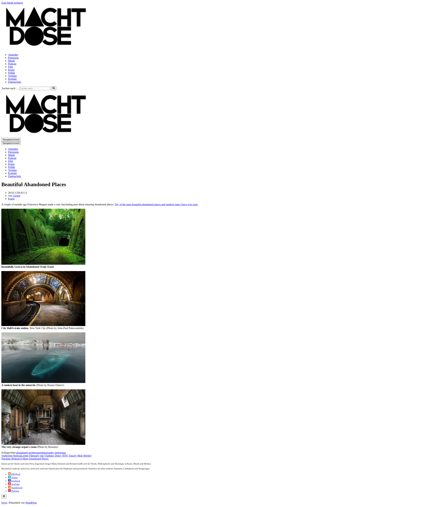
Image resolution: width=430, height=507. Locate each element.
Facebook (15, 481)
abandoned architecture (28, 452)
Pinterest (15, 491)
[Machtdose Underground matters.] (44, 49)
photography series (51, 452)
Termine (12, 75)
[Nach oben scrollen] (4, 497)
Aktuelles (13, 54)
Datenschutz (14, 81)
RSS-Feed (15, 474)
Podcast (12, 63)
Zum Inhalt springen (12, 2)
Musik (11, 60)
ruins (63, 452)
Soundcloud (16, 487)
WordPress (31, 502)
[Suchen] (53, 88)
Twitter (14, 477)
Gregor (16, 195)
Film (10, 66)
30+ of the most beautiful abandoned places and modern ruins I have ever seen (156, 204)
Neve (4, 502)
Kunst (11, 69)
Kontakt (12, 78)
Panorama (13, 57)
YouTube (15, 484)
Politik (11, 72)
